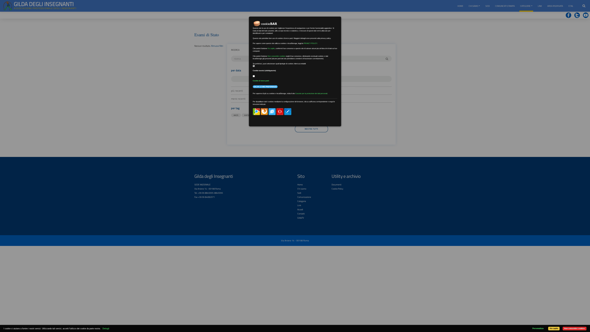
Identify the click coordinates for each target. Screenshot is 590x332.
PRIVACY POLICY (310, 43)
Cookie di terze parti (261, 81)
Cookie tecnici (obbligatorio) (264, 70)
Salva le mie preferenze (265, 87)
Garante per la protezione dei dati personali (311, 93)
